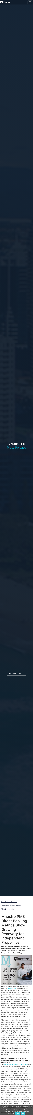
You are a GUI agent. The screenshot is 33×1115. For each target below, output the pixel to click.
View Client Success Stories (11, 905)
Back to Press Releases (9, 902)
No (23, 1113)
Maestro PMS (12, 988)
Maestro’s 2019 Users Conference (16, 1064)
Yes (17, 1113)
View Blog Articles (7, 909)
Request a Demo (16, 673)
